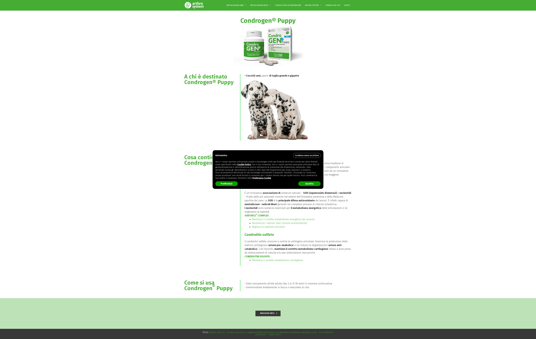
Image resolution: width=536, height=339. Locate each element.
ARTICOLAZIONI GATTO (259, 5)
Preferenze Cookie (261, 178)
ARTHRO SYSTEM (312, 5)
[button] (268, 313)
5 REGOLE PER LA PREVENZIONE (288, 5)
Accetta (309, 183)
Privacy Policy (275, 335)
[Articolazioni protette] (194, 5)
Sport (347, 5)
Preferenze (226, 183)
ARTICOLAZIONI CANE (235, 5)
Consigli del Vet (332, 5)
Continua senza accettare (307, 155)
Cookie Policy (260, 335)
